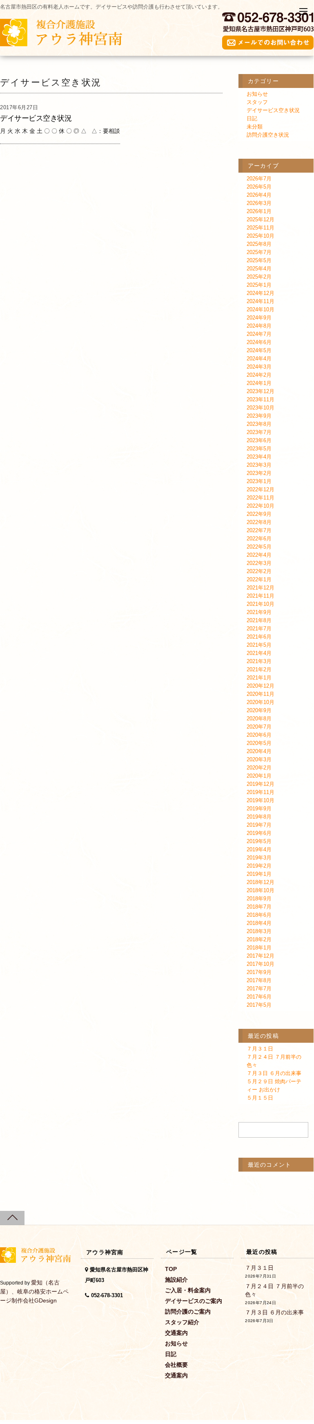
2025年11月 (260, 228)
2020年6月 (259, 735)
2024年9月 (259, 318)
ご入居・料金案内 (188, 1290)
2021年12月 (260, 588)
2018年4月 (259, 923)
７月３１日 (260, 1049)
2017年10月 (260, 964)
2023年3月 (259, 465)
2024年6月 (259, 342)
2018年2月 (259, 939)
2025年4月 (259, 268)
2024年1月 (259, 383)
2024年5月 (259, 350)
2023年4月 (259, 457)
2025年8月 (259, 244)
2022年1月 (259, 579)
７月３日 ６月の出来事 (274, 1073)
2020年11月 (260, 694)
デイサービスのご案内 (193, 1301)
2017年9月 (259, 972)
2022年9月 (259, 514)
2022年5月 (259, 547)
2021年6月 (259, 637)
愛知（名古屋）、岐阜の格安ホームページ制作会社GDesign (34, 1291)
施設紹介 (176, 1279)
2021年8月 (259, 620)
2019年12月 (260, 784)
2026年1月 (259, 211)
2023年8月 (259, 424)
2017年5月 (259, 1005)
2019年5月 (259, 841)
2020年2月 (259, 768)
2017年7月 (259, 988)
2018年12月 (260, 882)
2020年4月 (259, 751)
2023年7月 (259, 432)
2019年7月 (259, 825)
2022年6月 (259, 538)
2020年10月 (260, 702)
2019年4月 (259, 849)
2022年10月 (260, 506)
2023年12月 (260, 391)
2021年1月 (259, 678)
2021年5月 (259, 645)
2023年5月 (259, 448)
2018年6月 (259, 915)
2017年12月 (260, 956)
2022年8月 (259, 522)
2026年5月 (259, 187)
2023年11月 (260, 399)
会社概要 (176, 1364)
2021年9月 (259, 612)
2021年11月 (260, 596)
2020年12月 (260, 686)
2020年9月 (259, 710)
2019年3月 (259, 858)
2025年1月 (259, 285)
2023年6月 (259, 440)
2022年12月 (260, 489)
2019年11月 (260, 792)
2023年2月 (259, 473)
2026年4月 (259, 195)
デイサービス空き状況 (36, 118)
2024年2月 (259, 375)
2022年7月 (259, 530)
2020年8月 (259, 718)
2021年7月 (259, 628)
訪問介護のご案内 (188, 1311)
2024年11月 (260, 301)
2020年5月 (259, 743)
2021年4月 (259, 653)
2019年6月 (259, 833)
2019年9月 (259, 808)
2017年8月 (259, 980)
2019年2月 (259, 866)
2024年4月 (259, 358)
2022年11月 (260, 498)
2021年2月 (259, 669)
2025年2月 (259, 277)
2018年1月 (259, 948)
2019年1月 (259, 874)
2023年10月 (260, 408)
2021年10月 (260, 604)
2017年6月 (259, 997)
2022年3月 (259, 563)
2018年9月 (259, 898)
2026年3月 (259, 203)
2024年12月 (260, 293)
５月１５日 (260, 1098)
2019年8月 (259, 817)
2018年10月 (260, 890)
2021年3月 (259, 661)
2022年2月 (259, 571)
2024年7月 (259, 334)
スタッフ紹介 (182, 1322)
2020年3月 (259, 759)
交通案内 (176, 1333)
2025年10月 (260, 236)
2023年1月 (259, 481)
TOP (171, 1269)
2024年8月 (259, 326)
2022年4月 (259, 555)
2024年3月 (259, 367)
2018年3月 (259, 931)
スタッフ (257, 102)
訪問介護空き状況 (268, 135)
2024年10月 (260, 309)
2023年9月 (259, 416)
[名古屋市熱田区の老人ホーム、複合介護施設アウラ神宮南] (61, 42)
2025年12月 (260, 219)
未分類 (255, 127)
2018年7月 (259, 907)
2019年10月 (260, 800)
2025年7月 (259, 252)
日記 (252, 118)
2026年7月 (259, 178)
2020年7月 (259, 727)
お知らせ (257, 94)
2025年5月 (259, 260)
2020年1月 (259, 776)
